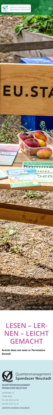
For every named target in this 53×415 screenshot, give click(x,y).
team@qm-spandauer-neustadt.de (16, 407)
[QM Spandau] (16, 8)
